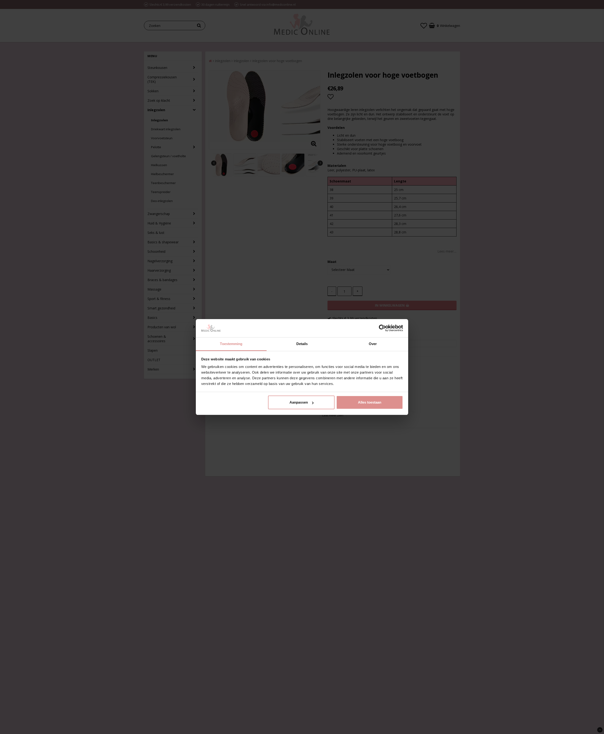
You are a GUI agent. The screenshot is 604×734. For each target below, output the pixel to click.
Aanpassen (298, 402)
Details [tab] (302, 344)
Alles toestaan (369, 402)
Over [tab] (373, 344)
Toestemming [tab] (231, 344)
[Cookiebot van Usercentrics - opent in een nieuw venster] (382, 328)
